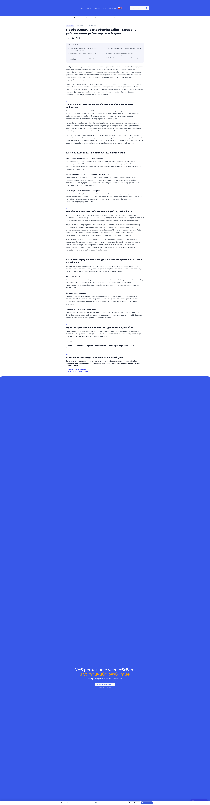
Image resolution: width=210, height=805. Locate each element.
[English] (121, 8)
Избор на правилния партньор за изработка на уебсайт (85, 58)
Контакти (112, 8)
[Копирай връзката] (79, 38)
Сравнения (69, 17)
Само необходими (134, 802)
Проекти (97, 8)
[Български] (119, 8)
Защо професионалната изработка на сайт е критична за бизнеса (85, 49)
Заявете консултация (77, 369)
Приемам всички (146, 802)
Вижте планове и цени (78, 371)
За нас (89, 8)
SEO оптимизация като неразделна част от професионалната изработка (123, 54)
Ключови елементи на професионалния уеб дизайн (124, 48)
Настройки (123, 802)
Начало (82, 8)
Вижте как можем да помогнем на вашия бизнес (124, 58)
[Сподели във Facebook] (76, 38)
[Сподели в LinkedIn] (73, 38)
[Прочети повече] (58, 803)
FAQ (104, 8)
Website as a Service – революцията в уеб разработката (83, 54)
